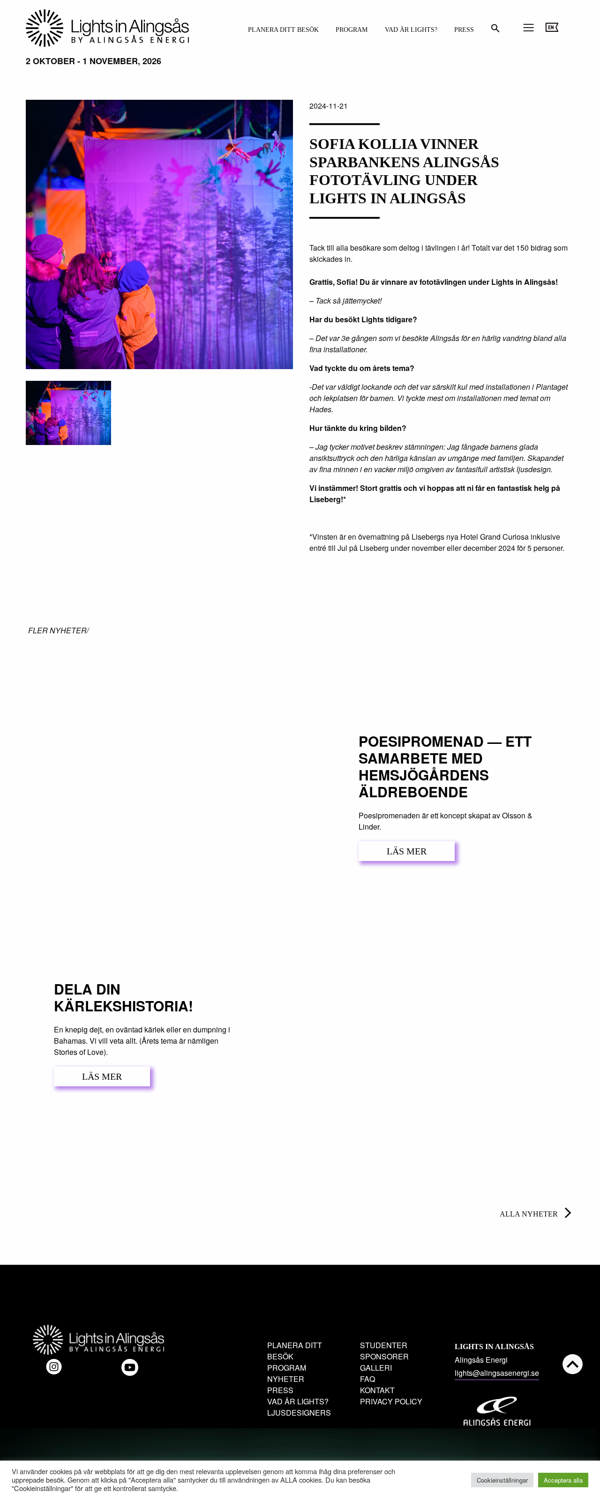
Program (352, 29)
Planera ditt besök (283, 29)
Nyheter (285, 1378)
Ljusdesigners (299, 1412)
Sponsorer (384, 1356)
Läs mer (407, 851)
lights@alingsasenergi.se (497, 1372)
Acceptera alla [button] (563, 1480)
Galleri (376, 1367)
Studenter (383, 1345)
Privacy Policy (391, 1401)
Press (464, 29)
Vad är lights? (411, 29)
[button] (495, 30)
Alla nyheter (529, 1214)
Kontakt (377, 1390)
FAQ (367, 1378)
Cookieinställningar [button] (502, 1480)
